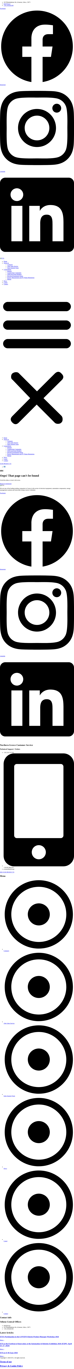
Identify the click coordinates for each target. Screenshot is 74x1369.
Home (5, 261)
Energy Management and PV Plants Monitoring (20, 277)
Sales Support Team (13, 268)
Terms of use (6, 1361)
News (5, 281)
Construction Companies (14, 273)
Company (10, 264)
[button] (37, 361)
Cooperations (7, 269)
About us (6, 263)
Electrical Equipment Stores (15, 276)
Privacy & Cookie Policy (11, 1366)
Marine (9, 279)
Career (5, 282)
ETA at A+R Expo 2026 (9, 1353)
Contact (6, 284)
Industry (9, 271)
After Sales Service (12, 266)
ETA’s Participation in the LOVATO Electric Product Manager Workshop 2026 (29, 1337)
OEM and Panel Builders (14, 274)
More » (2, 1340)
